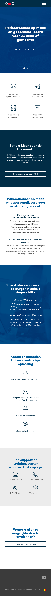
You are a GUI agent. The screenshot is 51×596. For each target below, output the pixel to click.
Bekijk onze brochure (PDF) (25, 174)
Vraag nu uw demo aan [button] (25, 49)
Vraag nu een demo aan (25, 544)
